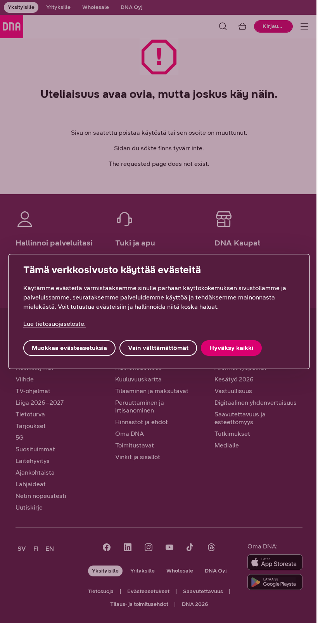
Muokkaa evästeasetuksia (69, 348)
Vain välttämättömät (158, 348)
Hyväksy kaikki (231, 348)
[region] (159, 311)
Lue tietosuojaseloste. (54, 323)
